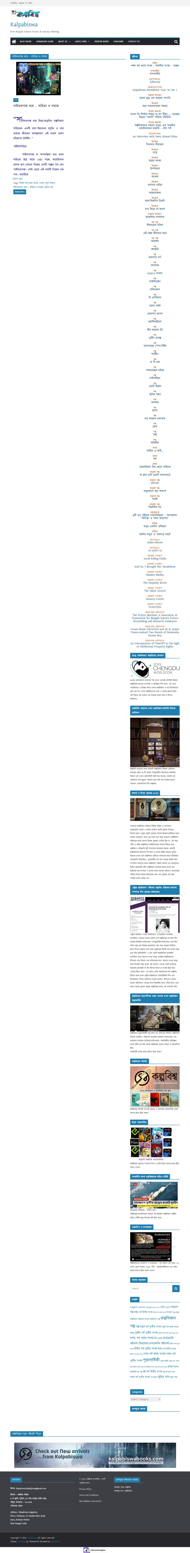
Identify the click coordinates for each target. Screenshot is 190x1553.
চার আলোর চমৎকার (155, 418)
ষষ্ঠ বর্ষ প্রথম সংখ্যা (169, 1372)
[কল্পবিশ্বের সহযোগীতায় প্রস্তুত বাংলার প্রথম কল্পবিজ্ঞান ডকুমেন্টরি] (155, 1007)
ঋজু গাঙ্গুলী (176, 1312)
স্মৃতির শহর (155, 394)
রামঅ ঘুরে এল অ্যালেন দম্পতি (155, 98)
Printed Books (102, 41)
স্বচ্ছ (155, 434)
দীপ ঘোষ (158, 1338)
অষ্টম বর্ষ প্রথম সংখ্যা (159, 1312)
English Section (137, 1307)
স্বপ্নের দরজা (155, 161)
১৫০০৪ (155, 483)
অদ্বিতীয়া (155, 443)
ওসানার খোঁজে (155, 185)
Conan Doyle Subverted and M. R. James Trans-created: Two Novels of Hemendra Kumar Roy (155, 632)
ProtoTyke (155, 607)
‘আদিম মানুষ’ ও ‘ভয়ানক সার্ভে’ (155, 534)
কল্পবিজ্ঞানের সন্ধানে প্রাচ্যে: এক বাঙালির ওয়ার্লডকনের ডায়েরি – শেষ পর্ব (155, 126)
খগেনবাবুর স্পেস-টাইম (155, 346)
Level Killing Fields (155, 558)
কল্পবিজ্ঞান (133, 1319)
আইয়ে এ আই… (155, 451)
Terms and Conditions (89, 1495)
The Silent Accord (155, 591)
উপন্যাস (169, 1312)
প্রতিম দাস (172, 1361)
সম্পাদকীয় (154, 1377)
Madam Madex (155, 575)
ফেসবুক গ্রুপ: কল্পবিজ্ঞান (123, 1491)
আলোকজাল (155, 193)
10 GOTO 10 (155, 550)
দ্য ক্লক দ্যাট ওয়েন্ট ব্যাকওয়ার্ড (155, 475)
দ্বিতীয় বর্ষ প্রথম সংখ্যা (28, 183)
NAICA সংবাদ (155, 273)
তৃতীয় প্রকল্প (155, 338)
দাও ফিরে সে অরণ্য (155, 209)
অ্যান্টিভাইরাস (155, 322)
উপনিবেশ (155, 169)
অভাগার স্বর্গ (155, 257)
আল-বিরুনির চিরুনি (155, 201)
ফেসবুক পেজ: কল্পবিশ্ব (122, 1487)
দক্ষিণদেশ (155, 289)
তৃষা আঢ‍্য (175, 1333)
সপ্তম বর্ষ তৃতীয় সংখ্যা (140, 1377)
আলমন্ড (155, 402)
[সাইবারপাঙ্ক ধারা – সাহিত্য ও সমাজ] (38, 78)
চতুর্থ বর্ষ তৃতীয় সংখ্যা (150, 1327)
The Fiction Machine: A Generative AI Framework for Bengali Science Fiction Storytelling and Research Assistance (155, 618)
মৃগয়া (154, 410)
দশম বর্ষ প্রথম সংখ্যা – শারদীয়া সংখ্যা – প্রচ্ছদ (155, 66)
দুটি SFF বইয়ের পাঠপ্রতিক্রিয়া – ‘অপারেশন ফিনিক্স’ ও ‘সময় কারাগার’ (155, 516)
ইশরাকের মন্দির (155, 225)
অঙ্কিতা (162, 1307)
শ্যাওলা (155, 177)
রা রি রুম (155, 362)
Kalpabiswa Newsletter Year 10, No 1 (155, 90)
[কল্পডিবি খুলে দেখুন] (155, 719)
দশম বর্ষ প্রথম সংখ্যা (141, 1338)
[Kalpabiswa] (14, 41)
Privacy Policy (85, 1489)
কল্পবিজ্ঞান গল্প (155, 1319)
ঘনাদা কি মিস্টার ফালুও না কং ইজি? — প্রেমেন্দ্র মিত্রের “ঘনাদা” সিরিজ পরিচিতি (154, 115)
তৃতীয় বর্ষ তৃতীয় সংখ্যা (146, 1333)
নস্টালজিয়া (154, 378)
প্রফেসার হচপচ (155, 314)
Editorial (155, 82)
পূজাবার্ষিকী (151, 1360)
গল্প (138, 1326)
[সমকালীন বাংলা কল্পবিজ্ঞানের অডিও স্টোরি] (154, 1183)
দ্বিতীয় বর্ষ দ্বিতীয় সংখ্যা (167, 1348)
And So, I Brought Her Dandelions (155, 566)
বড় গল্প (139, 1372)
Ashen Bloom (155, 542)
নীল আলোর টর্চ (155, 330)
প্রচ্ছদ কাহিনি (164, 1361)
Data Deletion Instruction (90, 1501)
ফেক (155, 426)
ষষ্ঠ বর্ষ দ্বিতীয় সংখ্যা (152, 1372)
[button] (69, 41)
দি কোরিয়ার (155, 297)
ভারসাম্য (155, 265)
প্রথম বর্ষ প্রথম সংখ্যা (160, 1367)
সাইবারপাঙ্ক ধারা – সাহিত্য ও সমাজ (36, 106)
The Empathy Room (155, 583)
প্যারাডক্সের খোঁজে (155, 370)
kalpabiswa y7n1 (153, 1307)
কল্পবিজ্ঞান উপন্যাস (143, 1319)
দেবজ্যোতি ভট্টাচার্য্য (159, 1343)
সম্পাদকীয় (155, 74)
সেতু (155, 152)
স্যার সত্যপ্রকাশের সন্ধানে (155, 106)
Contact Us (134, 41)
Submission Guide (44, 41)
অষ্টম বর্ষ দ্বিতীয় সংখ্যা (143, 1312)
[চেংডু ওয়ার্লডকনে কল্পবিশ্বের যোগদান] (155, 662)
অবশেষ (155, 241)
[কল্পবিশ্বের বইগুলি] (155, 1068)
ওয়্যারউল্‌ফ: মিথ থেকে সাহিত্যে (155, 467)
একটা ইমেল (155, 386)
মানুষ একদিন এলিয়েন (155, 526)
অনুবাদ (168, 1307)
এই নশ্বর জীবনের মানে (155, 233)
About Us (62, 41)
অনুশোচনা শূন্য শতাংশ (155, 491)
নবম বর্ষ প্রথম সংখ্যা (154, 1354)
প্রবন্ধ (16, 100)
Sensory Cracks (155, 599)
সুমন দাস (173, 1377)
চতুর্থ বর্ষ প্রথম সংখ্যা (170, 1326)
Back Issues (25, 41)
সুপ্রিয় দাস (49, 187)
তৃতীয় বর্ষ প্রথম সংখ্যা (165, 1333)
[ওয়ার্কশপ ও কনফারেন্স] (151, 1233)
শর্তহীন (154, 354)
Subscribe (118, 41)
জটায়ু (132, 1333)
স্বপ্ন (155, 459)
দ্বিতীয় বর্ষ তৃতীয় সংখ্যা (145, 1349)
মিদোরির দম (155, 507)
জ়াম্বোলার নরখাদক (155, 217)
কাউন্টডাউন (155, 281)
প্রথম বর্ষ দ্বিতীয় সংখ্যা (147, 1367)
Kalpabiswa (24, 24)
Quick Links (81, 41)
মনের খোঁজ (155, 306)
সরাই (154, 499)
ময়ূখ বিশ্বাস (50, 183)
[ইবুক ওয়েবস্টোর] (151, 1129)
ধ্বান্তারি (155, 249)
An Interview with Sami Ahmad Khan (155, 136)
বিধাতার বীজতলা (154, 144)
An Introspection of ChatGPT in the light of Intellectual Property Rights (154, 644)
